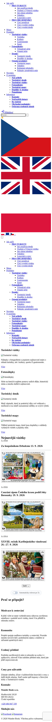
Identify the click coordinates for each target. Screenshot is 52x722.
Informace (10, 94)
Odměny (20, 15)
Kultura (20, 39)
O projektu (10, 75)
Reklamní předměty (25, 68)
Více (3, 367)
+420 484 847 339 (9, 704)
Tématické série (23, 49)
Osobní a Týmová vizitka (27, 10)
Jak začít (10, 3)
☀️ (2, 118)
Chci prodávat (23, 22)
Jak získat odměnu (25, 13)
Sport (19, 44)
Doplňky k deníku (24, 58)
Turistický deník (24, 56)
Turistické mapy (24, 63)
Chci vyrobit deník (25, 27)
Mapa (8, 30)
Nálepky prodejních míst (27, 70)
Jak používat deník (25, 8)
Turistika (20, 37)
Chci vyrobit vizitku (25, 25)
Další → (26, 586)
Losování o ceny (24, 18)
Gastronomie (22, 42)
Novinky (10, 73)
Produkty (10, 32)
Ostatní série (22, 51)
